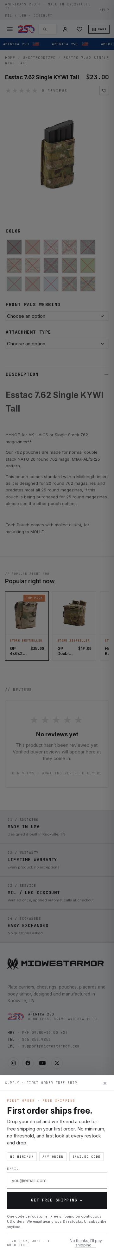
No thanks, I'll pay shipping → (86, 1243)
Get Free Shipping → (57, 1200)
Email (13, 1169)
